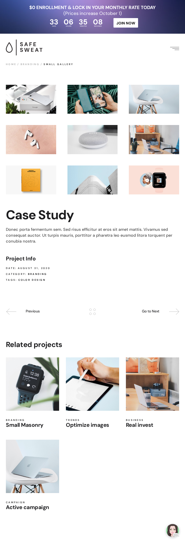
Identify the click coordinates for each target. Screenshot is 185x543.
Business (135, 420)
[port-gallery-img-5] (92, 139)
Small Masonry (25, 424)
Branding (37, 274)
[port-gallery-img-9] (92, 179)
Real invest (139, 424)
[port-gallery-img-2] (92, 99)
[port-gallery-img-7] (31, 179)
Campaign (15, 502)
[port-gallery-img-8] (154, 179)
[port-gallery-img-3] (154, 99)
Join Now (125, 23)
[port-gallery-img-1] (31, 99)
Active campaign (27, 507)
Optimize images (87, 424)
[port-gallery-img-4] (31, 139)
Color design (32, 279)
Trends (73, 420)
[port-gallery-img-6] (154, 139)
